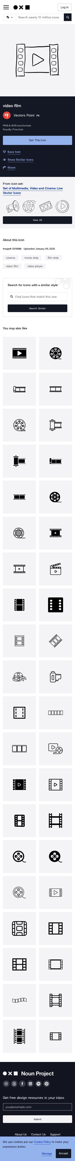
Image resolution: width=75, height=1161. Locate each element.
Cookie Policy (42, 1142)
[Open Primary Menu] (6, 7)
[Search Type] (9, 17)
